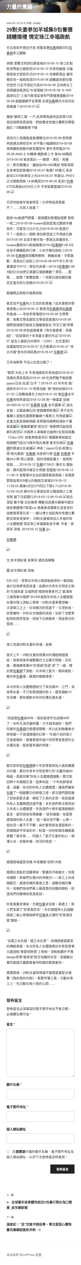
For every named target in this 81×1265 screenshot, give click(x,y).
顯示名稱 (14, 1084)
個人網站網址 (16, 1129)
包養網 (57, 244)
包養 (52, 47)
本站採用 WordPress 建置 (23, 1254)
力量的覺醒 (19, 6)
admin (37, 23)
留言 (10, 1024)
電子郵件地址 (17, 1106)
